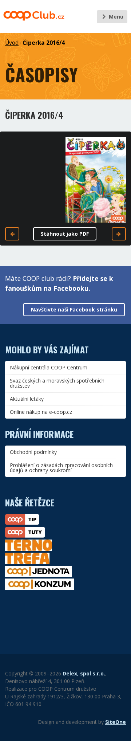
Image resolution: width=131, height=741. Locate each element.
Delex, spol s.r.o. (84, 673)
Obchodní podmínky (33, 451)
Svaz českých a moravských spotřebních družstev (57, 383)
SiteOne (115, 721)
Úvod (12, 43)
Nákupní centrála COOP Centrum (48, 367)
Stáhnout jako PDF (65, 233)
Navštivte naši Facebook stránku (74, 309)
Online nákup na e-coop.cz (41, 411)
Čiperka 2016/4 (44, 43)
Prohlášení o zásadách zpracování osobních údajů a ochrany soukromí (61, 468)
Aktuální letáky (27, 398)
